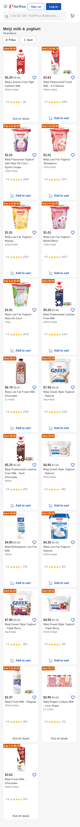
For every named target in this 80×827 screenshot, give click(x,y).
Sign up (35, 6)
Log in (52, 6)
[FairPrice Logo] (17, 6)
